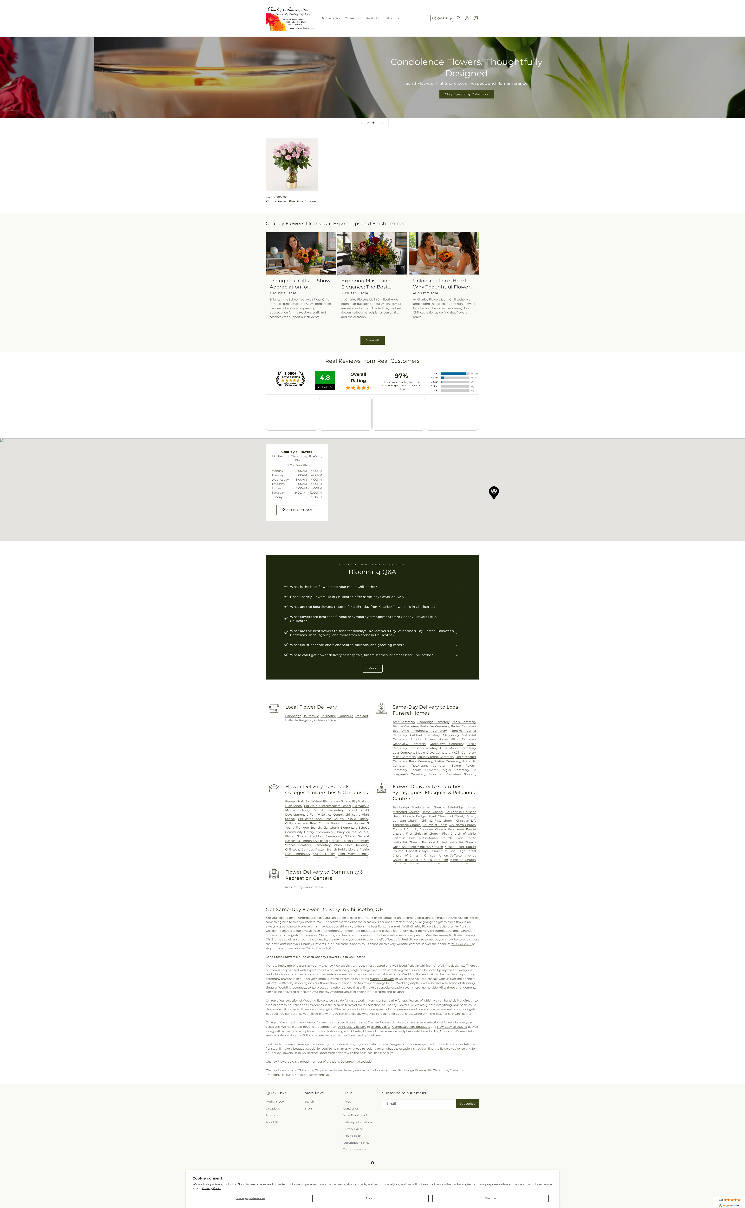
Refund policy (352, 1135)
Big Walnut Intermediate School (327, 806)
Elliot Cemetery (463, 739)
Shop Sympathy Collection (372, 94)
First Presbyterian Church (430, 838)
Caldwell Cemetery (425, 735)
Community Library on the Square (342, 832)
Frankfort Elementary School (332, 836)
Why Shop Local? (355, 1115)
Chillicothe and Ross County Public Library (333, 819)
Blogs (309, 1108)
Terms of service (354, 1149)
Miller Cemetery (404, 757)
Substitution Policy (356, 1142)
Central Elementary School (335, 810)
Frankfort (361, 716)
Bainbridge (293, 716)
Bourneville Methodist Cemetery (420, 730)
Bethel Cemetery (463, 726)
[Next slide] (383, 122)
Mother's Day (275, 1101)
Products (272, 1115)
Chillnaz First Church (437, 820)
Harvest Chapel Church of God (431, 851)
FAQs (347, 1101)
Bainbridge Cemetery (433, 722)
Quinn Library (324, 854)
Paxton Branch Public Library (336, 849)
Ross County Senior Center (304, 887)
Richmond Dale (325, 720)
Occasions (273, 1108)
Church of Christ (435, 825)
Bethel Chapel (432, 812)
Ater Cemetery (404, 722)
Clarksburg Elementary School (345, 827)
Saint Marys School (353, 854)
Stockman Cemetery (444, 774)
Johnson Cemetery (423, 748)
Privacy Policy (211, 1188)
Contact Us (351, 1108)
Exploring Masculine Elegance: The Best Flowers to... (365, 284)
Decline (490, 1198)
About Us (272, 1122)
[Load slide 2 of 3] (368, 122)
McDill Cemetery (463, 752)
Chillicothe (328, 716)
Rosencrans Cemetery (429, 765)
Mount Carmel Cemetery (435, 757)
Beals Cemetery (464, 722)
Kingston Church (463, 860)
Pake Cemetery (420, 761)
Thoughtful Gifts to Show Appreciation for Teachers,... (300, 284)
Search (309, 1101)
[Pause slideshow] (392, 122)
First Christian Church (423, 833)
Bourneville (311, 716)
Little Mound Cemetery (458, 748)
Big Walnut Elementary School (328, 801)
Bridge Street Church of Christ (439, 816)
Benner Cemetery (406, 726)
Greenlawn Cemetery (446, 744)
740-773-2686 (461, 944)
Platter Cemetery (447, 761)
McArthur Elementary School (320, 845)
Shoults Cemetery (425, 770)
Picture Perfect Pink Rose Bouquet (291, 201)
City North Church (462, 825)
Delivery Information (357, 1122)
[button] (353, 18)
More (373, 668)
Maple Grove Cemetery (433, 752)
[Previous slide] (352, 122)
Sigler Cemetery (456, 770)
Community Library (299, 832)
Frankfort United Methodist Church (449, 842)
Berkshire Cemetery (434, 726)
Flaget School (296, 836)
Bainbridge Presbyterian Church (418, 807)
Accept (371, 1198)
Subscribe (467, 1103)
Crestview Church (432, 829)
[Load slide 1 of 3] (362, 122)
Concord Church (405, 829)
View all (372, 340)
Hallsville (291, 720)
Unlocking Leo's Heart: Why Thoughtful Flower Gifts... (441, 284)
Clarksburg (345, 716)
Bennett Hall (294, 801)
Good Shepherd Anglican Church (418, 847)
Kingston (305, 720)
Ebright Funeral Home (429, 739)
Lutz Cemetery (403, 752)
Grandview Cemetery (409, 744)
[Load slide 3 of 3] (373, 122)
